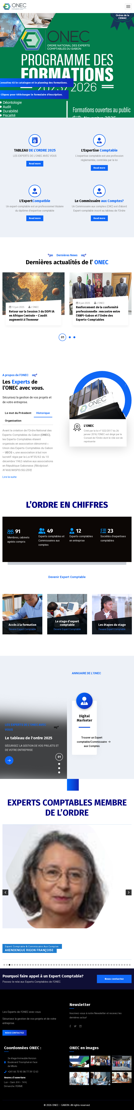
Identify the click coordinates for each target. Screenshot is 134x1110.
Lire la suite (9, 477)
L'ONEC (35, 307)
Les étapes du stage (112, 625)
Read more (35, 163)
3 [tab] (74, 337)
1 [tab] (62, 337)
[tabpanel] (33, 301)
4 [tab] (59, 772)
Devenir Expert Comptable (22, 629)
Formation (14, 742)
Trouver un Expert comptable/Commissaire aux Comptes (92, 742)
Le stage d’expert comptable (67, 623)
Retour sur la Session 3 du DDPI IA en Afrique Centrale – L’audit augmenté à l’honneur (31, 315)
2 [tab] (70, 337)
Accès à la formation (22, 625)
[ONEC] (14, 6)
